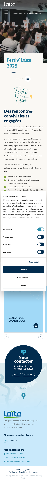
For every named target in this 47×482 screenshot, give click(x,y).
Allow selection (23, 277)
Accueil (7, 14)
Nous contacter (23, 359)
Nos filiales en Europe (15, 457)
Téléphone (28, 374)
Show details (34, 262)
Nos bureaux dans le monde (18, 461)
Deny (23, 285)
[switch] (40, 237)
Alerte (35, 472)
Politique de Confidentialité (20, 472)
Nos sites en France (14, 454)
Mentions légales (23, 470)
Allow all (23, 269)
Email (16, 374)
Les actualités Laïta (19, 14)
